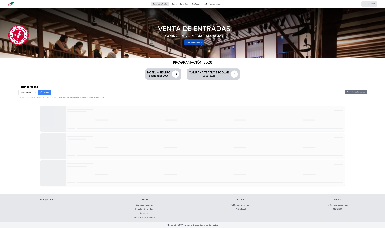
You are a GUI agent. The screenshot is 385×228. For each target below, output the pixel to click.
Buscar (46, 92)
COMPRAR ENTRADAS (194, 42)
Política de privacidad (241, 205)
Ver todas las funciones (356, 92)
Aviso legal (241, 209)
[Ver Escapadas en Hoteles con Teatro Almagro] (175, 74)
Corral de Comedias (180, 4)
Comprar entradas (160, 4)
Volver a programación (213, 4)
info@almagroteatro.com (337, 205)
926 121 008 (371, 4)
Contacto (196, 4)
